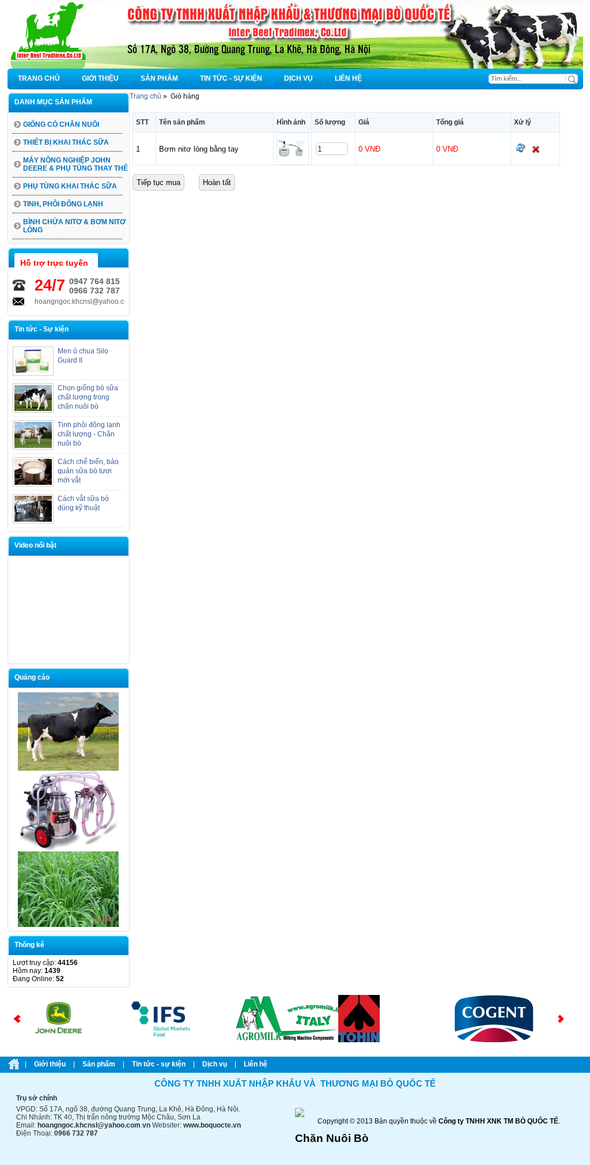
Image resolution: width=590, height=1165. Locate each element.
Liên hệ (255, 1064)
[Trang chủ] (295, 66)
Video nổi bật (35, 545)
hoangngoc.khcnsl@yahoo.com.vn (63, 301)
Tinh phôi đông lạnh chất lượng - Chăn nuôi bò (89, 434)
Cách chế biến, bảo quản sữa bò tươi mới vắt (88, 471)
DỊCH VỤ (214, 1064)
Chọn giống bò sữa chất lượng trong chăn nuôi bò (88, 397)
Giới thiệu (50, 1064)
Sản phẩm (98, 1064)
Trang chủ (145, 96)
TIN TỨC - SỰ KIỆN (159, 1064)
